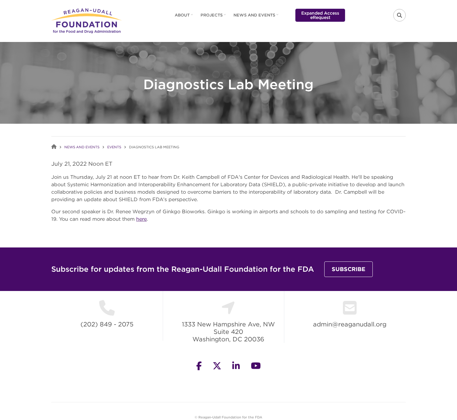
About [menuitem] (184, 17)
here (141, 219)
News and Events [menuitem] (256, 17)
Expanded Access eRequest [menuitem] (320, 15)
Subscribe (348, 269)
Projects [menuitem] (214, 17)
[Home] (86, 20)
